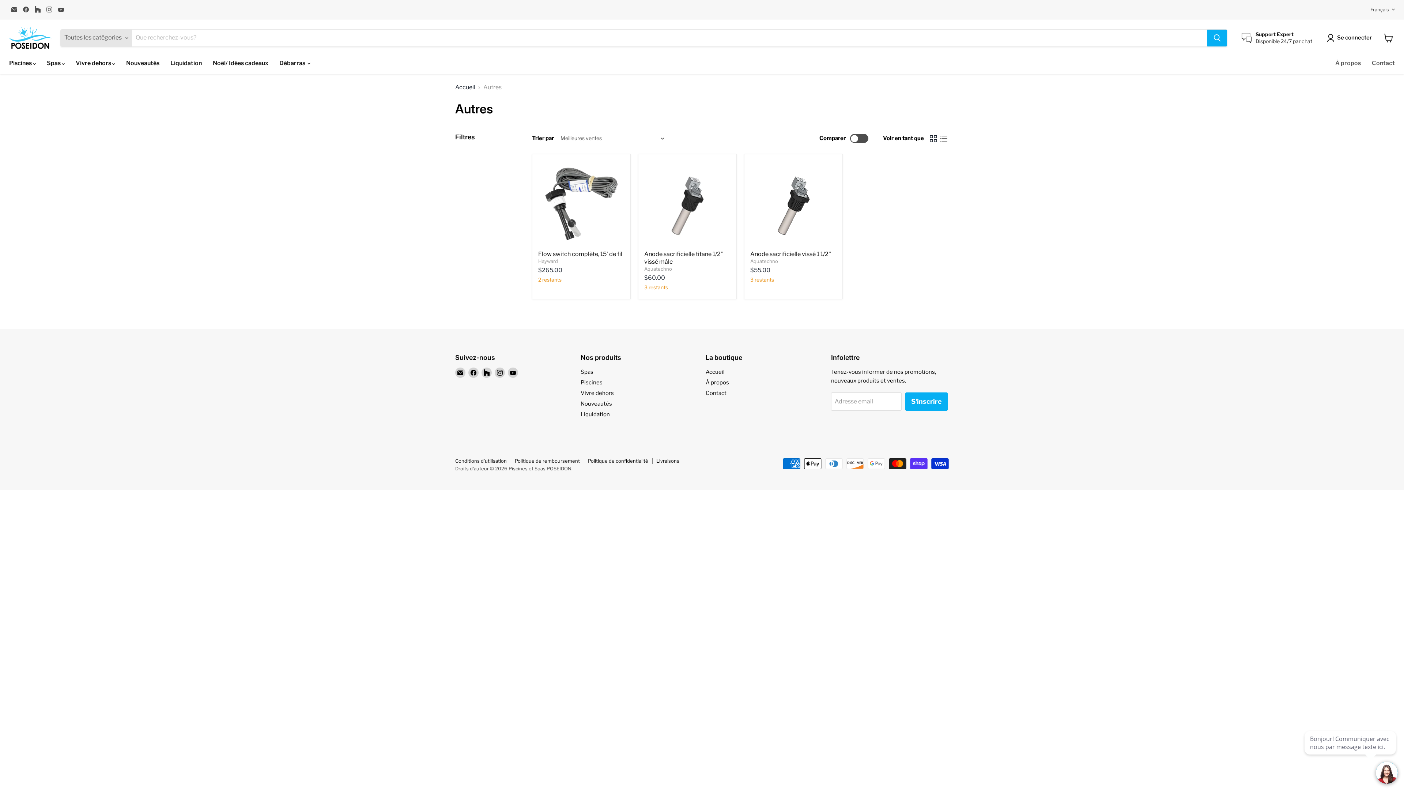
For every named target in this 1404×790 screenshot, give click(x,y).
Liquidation (186, 63)
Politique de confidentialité (618, 461)
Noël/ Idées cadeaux (240, 63)
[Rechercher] (1217, 38)
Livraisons (667, 461)
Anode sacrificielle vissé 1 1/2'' (790, 254)
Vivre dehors (94, 63)
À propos (1348, 63)
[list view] (944, 138)
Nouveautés (142, 63)
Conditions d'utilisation (481, 461)
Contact (1383, 63)
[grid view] (933, 138)
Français (1379, 9)
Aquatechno (658, 269)
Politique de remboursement (547, 461)
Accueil (465, 87)
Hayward (548, 261)
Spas (54, 63)
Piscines (21, 63)
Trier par (543, 138)
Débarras (292, 63)
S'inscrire (926, 401)
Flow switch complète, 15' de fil (580, 254)
